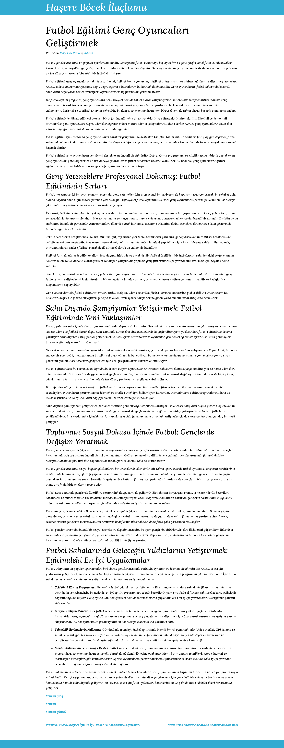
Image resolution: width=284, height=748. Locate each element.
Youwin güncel (56, 712)
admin (88, 53)
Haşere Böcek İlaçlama (96, 7)
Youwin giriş (54, 696)
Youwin (51, 704)
